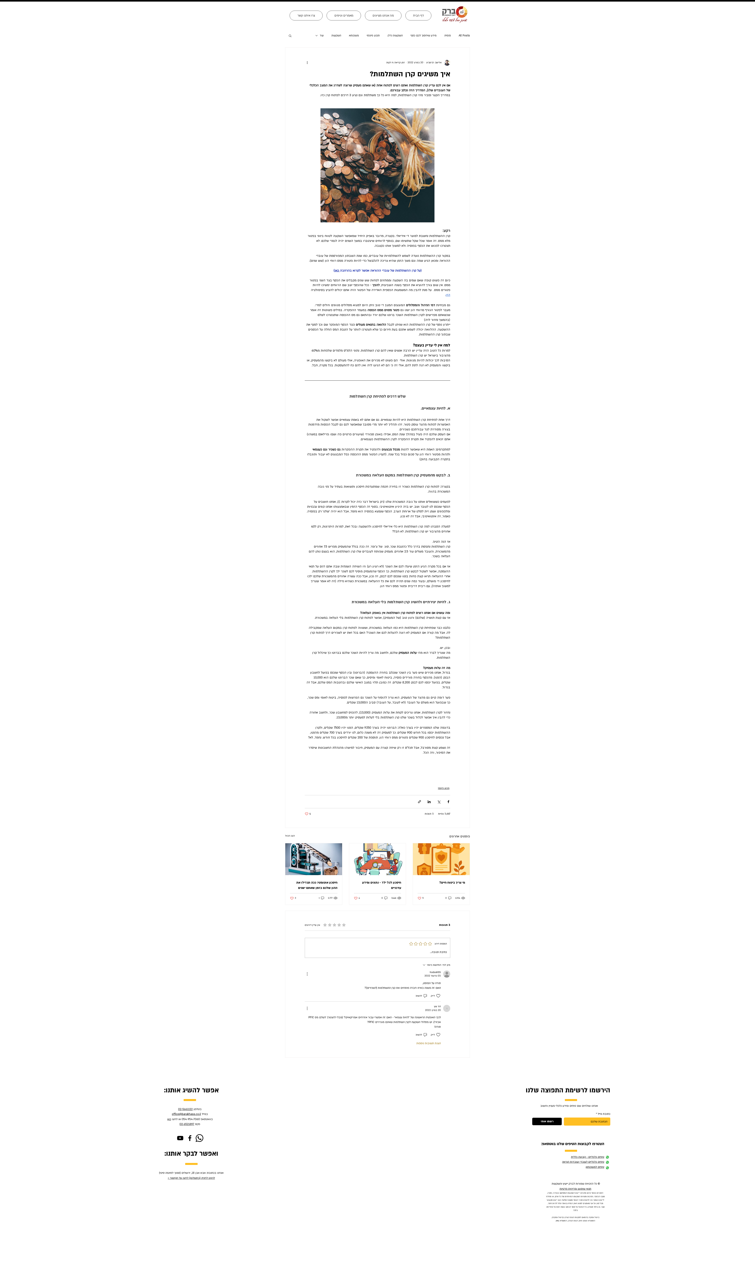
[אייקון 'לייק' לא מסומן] (438, 995)
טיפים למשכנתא (595, 1167)
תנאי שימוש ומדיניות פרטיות (575, 1189)
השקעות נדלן (395, 35)
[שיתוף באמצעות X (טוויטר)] (439, 802)
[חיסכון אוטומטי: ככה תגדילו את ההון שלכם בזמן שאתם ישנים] (313, 859)
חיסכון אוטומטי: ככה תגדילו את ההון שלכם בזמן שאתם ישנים (316, 885)
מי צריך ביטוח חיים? (452, 882)
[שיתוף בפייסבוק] (448, 802)
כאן (169, 1119)
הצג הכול (290, 835)
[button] (290, 35)
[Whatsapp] (199, 1138)
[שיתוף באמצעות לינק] (419, 802)
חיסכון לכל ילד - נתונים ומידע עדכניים (381, 885)
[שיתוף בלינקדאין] (429, 802)
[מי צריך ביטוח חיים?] (441, 859)
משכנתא (354, 35)
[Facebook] (190, 1138)
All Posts (464, 35)
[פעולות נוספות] (307, 62)
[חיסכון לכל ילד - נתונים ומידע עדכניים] (377, 859)
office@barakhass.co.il (186, 1114)
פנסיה (447, 35)
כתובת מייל (604, 1114)
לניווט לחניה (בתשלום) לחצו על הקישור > (191, 1178)
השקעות (336, 35)
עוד (322, 35)
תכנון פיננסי (373, 35)
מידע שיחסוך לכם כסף (423, 35)
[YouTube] (180, 1138)
